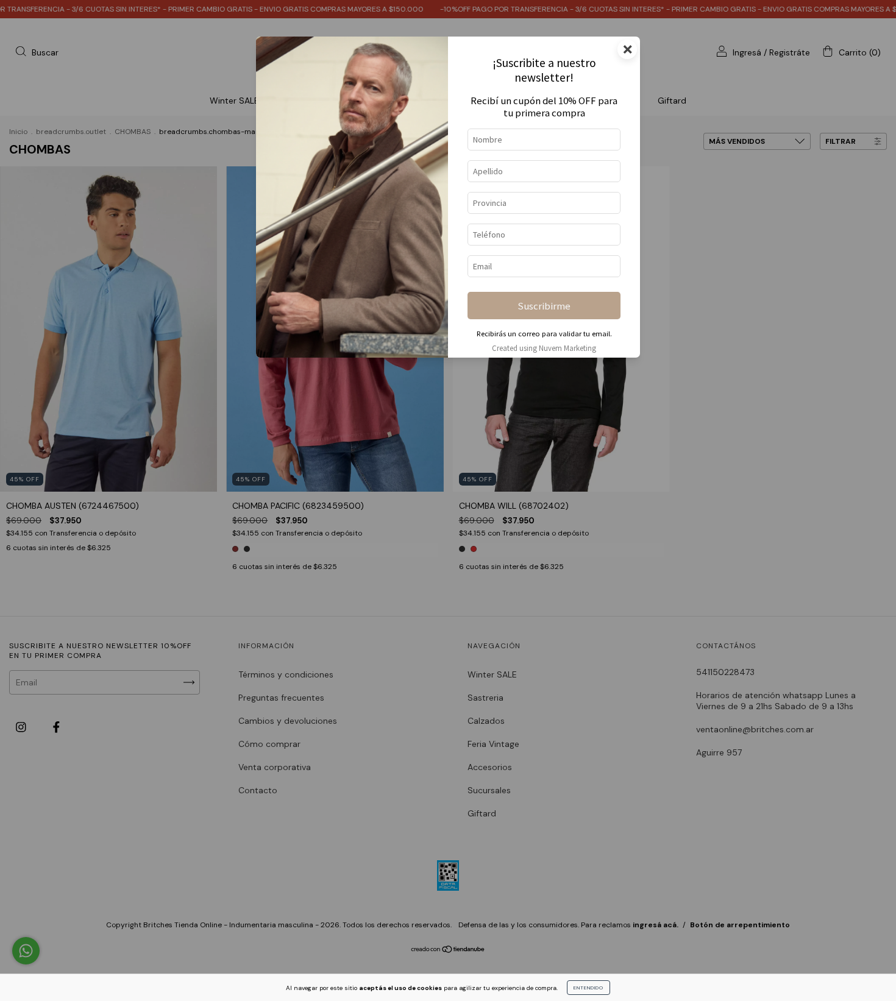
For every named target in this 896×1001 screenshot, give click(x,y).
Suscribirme (544, 306)
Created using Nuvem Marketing (544, 348)
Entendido (588, 988)
